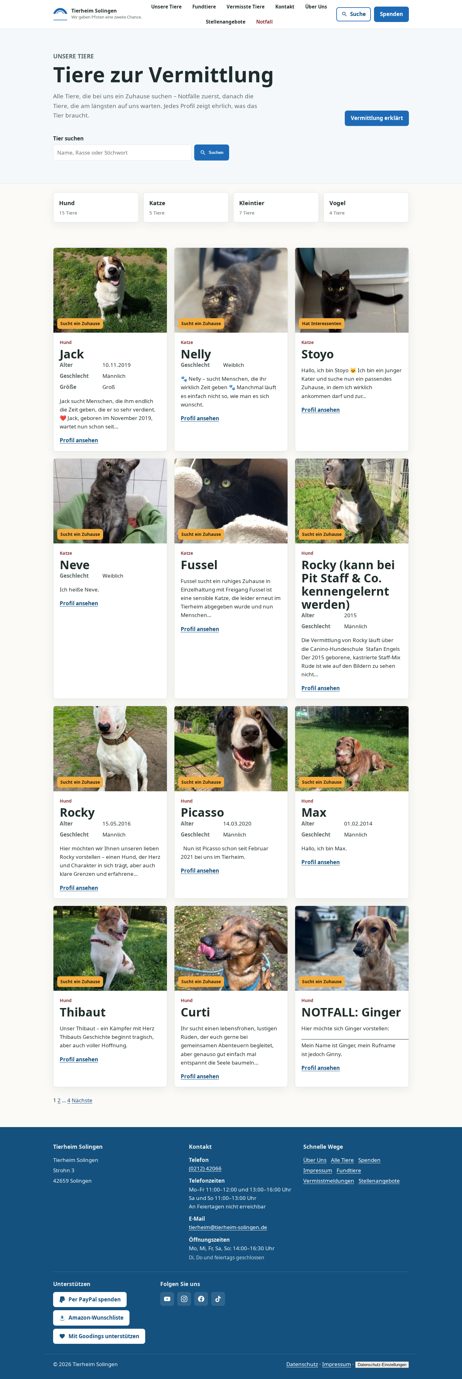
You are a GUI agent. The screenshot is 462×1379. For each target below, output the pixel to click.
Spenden (391, 14)
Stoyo (317, 354)
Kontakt (284, 6)
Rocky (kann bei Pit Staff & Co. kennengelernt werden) (348, 584)
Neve (75, 565)
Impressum (317, 1170)
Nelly (196, 354)
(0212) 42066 (205, 1168)
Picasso (202, 812)
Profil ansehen (79, 440)
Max (314, 812)
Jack (72, 354)
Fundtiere (204, 6)
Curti (195, 1012)
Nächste (82, 1100)
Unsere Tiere (166, 6)
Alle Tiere (342, 1160)
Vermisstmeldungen (328, 1180)
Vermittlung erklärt (377, 118)
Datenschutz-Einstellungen (382, 1364)
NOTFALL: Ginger (351, 1012)
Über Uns (316, 6)
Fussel (199, 565)
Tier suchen (68, 138)
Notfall (264, 22)
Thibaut (83, 1012)
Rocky (77, 812)
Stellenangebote (225, 22)
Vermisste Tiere (246, 6)
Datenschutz (302, 1364)
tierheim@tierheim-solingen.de (228, 1227)
